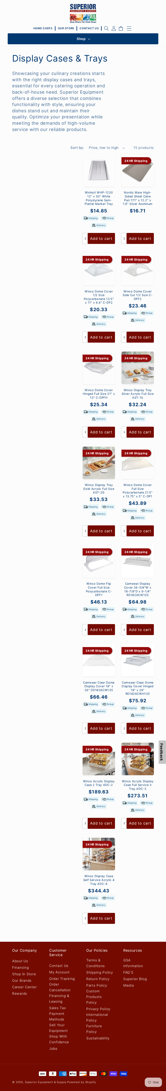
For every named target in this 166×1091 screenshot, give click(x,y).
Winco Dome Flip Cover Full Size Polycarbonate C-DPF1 (99, 589)
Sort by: (77, 148)
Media (128, 985)
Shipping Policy (99, 972)
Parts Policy (96, 985)
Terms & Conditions (95, 963)
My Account (59, 972)
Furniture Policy (94, 1029)
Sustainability (98, 1038)
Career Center (24, 987)
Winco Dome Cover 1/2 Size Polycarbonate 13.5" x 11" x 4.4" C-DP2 (99, 297)
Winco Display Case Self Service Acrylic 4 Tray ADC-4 (99, 879)
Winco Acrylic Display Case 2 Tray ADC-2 (99, 783)
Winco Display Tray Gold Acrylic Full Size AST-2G (98, 488)
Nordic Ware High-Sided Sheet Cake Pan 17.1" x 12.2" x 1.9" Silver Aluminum (137, 198)
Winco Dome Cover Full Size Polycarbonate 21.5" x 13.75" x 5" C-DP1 (138, 490)
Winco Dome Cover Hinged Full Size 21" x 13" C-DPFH (99, 393)
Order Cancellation (60, 987)
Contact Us (58, 966)
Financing (20, 967)
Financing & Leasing (59, 998)
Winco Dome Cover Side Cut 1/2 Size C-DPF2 (137, 295)
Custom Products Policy (94, 996)
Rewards (19, 993)
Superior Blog (135, 979)
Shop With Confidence (59, 1039)
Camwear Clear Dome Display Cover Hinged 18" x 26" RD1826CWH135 (137, 688)
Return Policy (97, 979)
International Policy (97, 1017)
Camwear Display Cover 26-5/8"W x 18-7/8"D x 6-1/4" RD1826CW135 (137, 589)
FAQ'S (128, 972)
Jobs (53, 1049)
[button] (106, 28)
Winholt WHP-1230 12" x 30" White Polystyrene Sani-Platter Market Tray (99, 198)
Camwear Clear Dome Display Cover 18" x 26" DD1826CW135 (99, 686)
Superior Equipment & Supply (45, 1082)
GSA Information (133, 963)
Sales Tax (57, 1008)
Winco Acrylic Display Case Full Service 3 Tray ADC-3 (138, 784)
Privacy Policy (98, 1009)
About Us (20, 961)
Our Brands (22, 980)
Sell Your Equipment (58, 1028)
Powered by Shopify (81, 1082)
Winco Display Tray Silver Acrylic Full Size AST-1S (138, 393)
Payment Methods (56, 1016)
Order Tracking (62, 979)
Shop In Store (24, 974)
